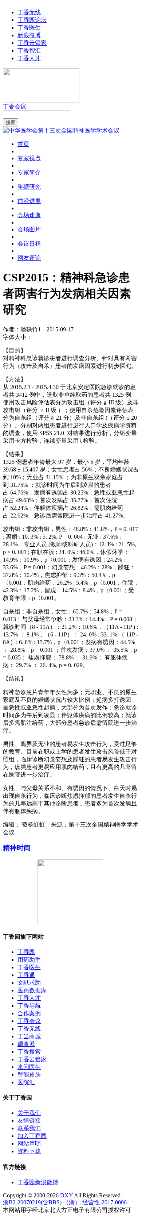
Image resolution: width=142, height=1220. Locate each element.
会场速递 (29, 215)
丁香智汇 (29, 50)
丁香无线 (29, 12)
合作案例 (29, 1013)
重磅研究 (29, 187)
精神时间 (17, 848)
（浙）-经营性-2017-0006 (95, 1202)
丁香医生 (29, 27)
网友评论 (29, 258)
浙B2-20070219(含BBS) (32, 1202)
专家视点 (29, 158)
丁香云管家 (32, 43)
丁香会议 (14, 106)
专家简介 (29, 172)
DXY (66, 1195)
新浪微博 (29, 35)
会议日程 (29, 243)
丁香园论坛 (32, 20)
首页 (23, 144)
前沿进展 (29, 201)
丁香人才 (29, 58)
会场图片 (29, 229)
